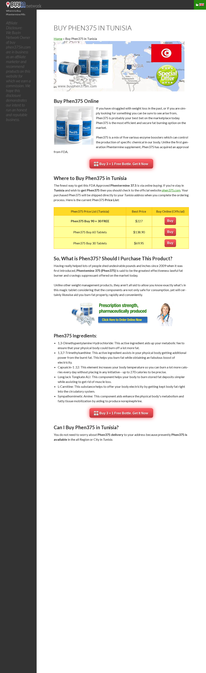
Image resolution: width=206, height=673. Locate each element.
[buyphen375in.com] (24, 6)
